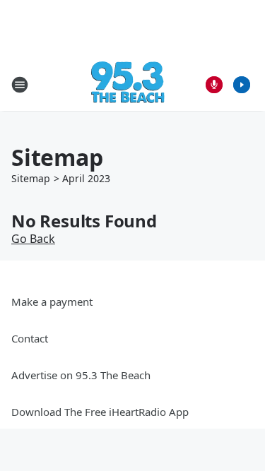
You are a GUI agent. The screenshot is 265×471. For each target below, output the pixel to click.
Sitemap (30, 178)
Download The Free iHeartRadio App (100, 412)
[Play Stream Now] (241, 84)
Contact (29, 338)
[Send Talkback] (214, 84)
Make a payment (52, 301)
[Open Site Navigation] (19, 84)
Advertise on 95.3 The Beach (81, 375)
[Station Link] (128, 84)
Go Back (33, 238)
